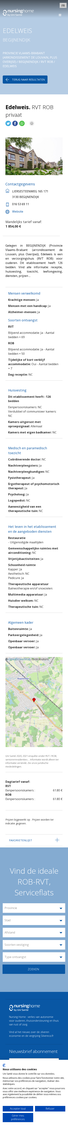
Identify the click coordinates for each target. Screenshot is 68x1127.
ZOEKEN (33, 969)
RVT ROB (47, 62)
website (17, 211)
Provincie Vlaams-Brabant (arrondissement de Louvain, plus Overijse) (30, 57)
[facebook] (15, 122)
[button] (34, 908)
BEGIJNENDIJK (28, 62)
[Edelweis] (8, 122)
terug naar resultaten (28, 79)
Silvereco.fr (47, 1035)
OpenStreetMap (20, 659)
